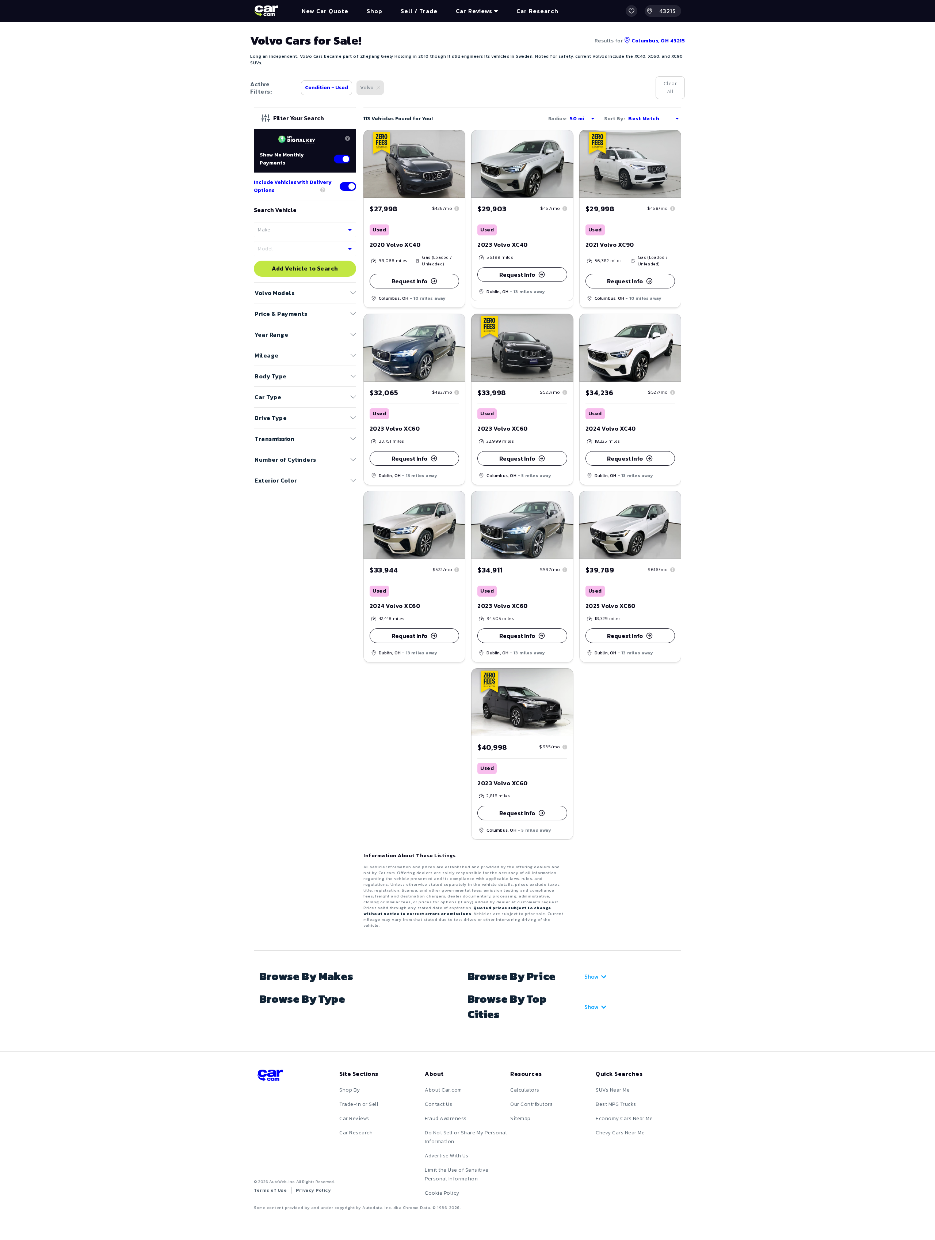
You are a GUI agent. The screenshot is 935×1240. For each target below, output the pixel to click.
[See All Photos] (414, 164)
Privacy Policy (313, 1190)
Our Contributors (531, 1104)
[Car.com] (266, 10)
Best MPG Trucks (616, 1104)
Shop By (349, 1090)
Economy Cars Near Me (624, 1118)
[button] (631, 11)
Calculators (524, 1090)
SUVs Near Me (613, 1090)
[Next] (459, 164)
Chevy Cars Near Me (620, 1133)
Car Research (356, 1133)
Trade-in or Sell (358, 1104)
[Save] (454, 141)
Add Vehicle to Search (305, 268)
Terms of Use (270, 1190)
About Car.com (443, 1090)
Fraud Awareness (446, 1118)
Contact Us (438, 1104)
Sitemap (520, 1118)
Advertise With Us (447, 1156)
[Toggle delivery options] (348, 186)
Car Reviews (354, 1118)
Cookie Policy (442, 1193)
